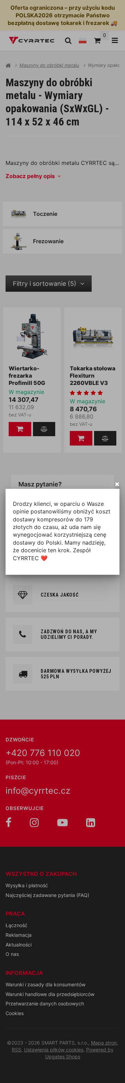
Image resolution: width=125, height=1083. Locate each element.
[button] (117, 484)
